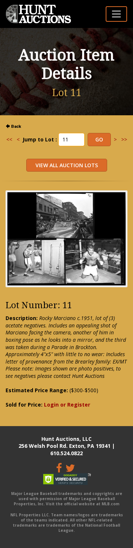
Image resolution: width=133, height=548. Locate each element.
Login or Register (67, 404)
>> (124, 139)
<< (9, 139)
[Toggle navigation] (116, 14)
